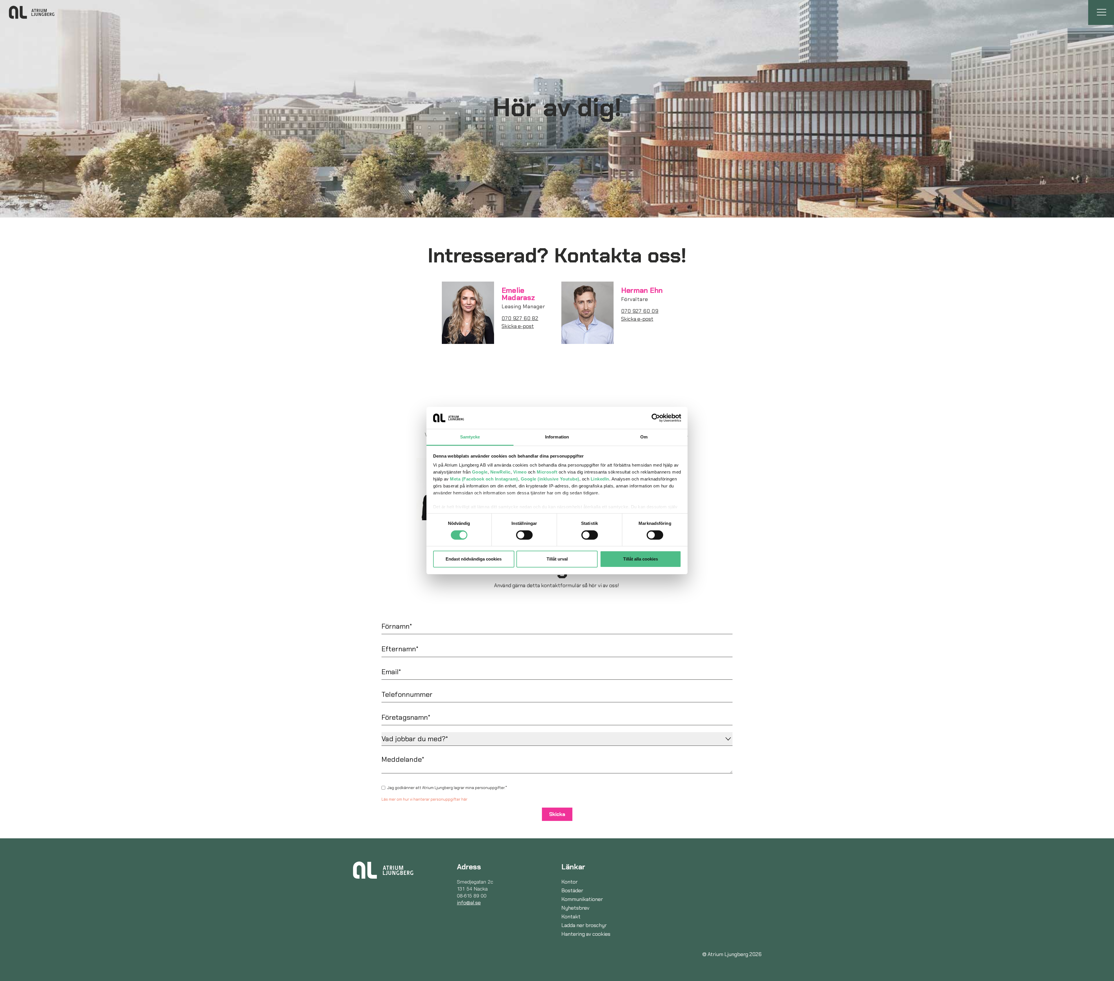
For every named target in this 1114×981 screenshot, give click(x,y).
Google (480, 471)
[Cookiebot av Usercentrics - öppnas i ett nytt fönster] (655, 418)
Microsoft (547, 471)
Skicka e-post (518, 326)
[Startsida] (383, 870)
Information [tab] (557, 436)
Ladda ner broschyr (584, 925)
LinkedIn (600, 478)
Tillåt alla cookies (640, 558)
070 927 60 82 (520, 318)
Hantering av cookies (585, 934)
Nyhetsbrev (575, 907)
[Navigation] (1101, 12)
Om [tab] (644, 436)
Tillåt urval (557, 558)
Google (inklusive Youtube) (550, 478)
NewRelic (500, 471)
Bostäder (572, 890)
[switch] (524, 535)
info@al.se (469, 902)
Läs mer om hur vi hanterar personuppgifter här (424, 799)
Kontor (569, 881)
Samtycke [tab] (470, 436)
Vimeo (520, 471)
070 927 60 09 (640, 311)
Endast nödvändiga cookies (474, 558)
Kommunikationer (582, 899)
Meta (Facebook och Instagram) (484, 478)
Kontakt (570, 916)
